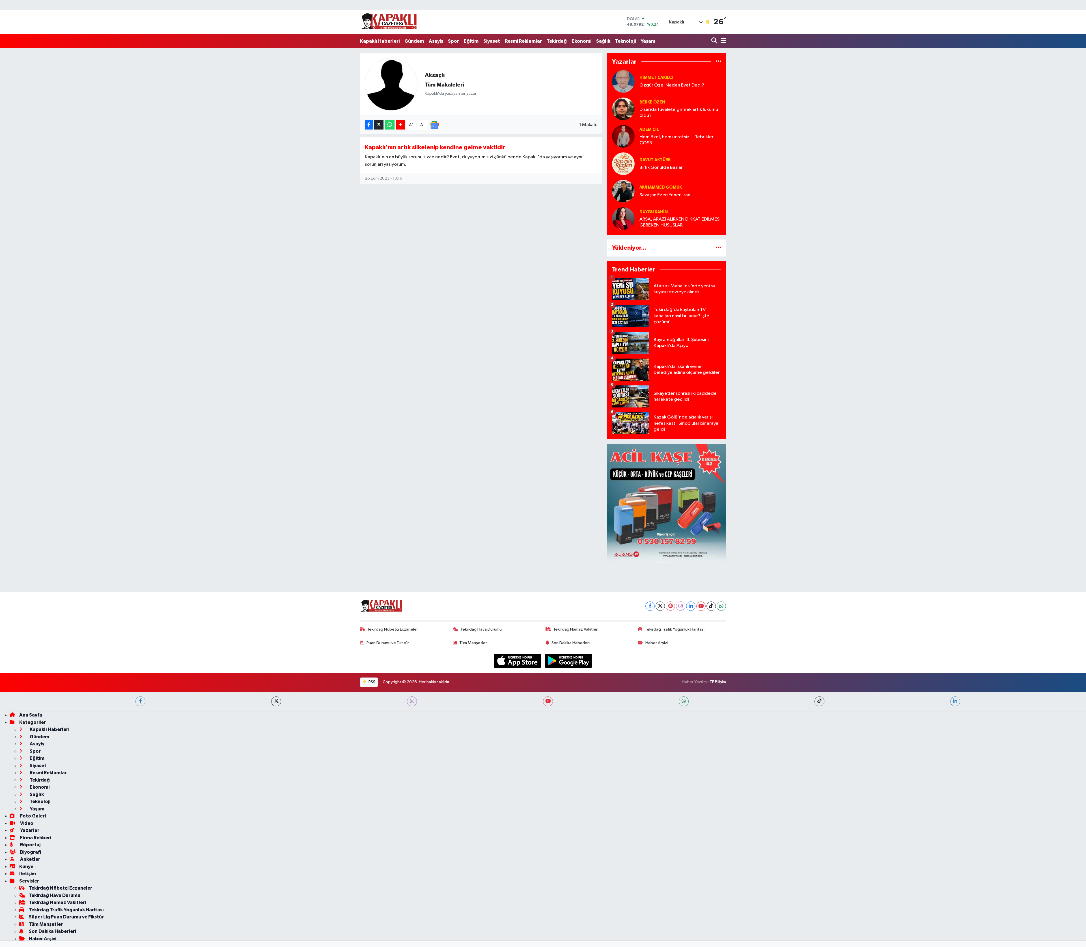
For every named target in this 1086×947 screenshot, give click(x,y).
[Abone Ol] (434, 124)
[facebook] (140, 701)
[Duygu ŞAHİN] (623, 218)
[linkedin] (955, 701)
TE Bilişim (718, 682)
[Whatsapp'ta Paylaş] (390, 125)
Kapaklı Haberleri (380, 41)
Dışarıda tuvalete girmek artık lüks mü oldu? (678, 112)
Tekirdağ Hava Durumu (481, 629)
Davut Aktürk (655, 160)
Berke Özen (652, 102)
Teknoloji (625, 41)
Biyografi (30, 852)
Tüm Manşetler (473, 643)
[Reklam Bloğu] (666, 503)
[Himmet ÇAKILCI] (623, 81)
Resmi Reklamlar (523, 41)
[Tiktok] (711, 606)
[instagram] (412, 701)
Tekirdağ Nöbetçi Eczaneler (392, 629)
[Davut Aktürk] (623, 163)
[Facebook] (650, 606)
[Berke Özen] (623, 108)
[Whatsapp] (721, 606)
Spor (453, 41)
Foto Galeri (32, 816)
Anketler (29, 859)
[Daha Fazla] (400, 125)
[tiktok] (819, 701)
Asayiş (436, 41)
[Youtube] (701, 606)
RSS (371, 682)
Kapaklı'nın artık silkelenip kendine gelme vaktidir (435, 147)
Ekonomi (581, 41)
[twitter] (276, 701)
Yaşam (648, 41)
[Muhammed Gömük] (623, 191)
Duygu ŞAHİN (653, 212)
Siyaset (491, 41)
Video (26, 823)
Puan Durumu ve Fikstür (388, 643)
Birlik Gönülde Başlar (661, 167)
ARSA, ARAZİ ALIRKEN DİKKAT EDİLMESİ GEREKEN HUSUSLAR (680, 222)
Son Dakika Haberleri (570, 643)
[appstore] (518, 660)
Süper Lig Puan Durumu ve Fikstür (66, 916)
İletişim (27, 873)
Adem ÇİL (649, 130)
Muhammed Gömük (660, 187)
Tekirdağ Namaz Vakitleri (575, 629)
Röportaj (29, 844)
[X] (660, 606)
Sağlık (603, 41)
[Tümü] (718, 61)
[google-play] (569, 660)
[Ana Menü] (722, 41)
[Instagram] (680, 606)
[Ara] (714, 41)
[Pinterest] (670, 606)
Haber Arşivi (656, 643)
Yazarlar (29, 830)
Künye (26, 866)
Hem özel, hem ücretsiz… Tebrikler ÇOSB (676, 140)
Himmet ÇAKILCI (656, 77)
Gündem (414, 41)
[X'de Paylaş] (378, 125)
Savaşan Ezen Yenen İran (664, 195)
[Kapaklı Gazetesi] (388, 22)
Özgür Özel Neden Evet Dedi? (671, 85)
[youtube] (548, 701)
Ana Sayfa (30, 715)
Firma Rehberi (35, 837)
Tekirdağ (557, 41)
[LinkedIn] (690, 606)
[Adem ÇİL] (623, 136)
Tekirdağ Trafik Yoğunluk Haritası (674, 629)
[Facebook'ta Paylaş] (369, 125)
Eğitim (471, 41)
